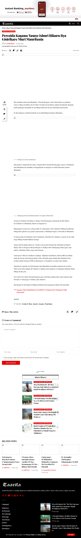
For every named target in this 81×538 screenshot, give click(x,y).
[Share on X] (10, 50)
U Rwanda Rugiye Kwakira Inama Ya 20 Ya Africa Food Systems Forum (45, 400)
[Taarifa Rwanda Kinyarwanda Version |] (8, 23)
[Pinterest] (14, 495)
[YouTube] (8, 495)
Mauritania (48, 304)
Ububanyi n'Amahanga (9, 31)
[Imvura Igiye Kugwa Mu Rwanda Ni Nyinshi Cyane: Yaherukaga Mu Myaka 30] (27, 414)
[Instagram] (11, 495)
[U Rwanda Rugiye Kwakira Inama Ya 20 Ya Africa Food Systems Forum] (27, 400)
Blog (8, 28)
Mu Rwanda (48, 382)
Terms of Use (41, 535)
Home (4, 28)
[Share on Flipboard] (13, 50)
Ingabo (35, 304)
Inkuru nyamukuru (39, 382)
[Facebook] (3, 495)
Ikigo (30, 304)
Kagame (41, 304)
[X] (5, 495)
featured (25, 304)
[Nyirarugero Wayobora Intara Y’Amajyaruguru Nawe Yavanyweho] (11, 449)
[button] (71, 534)
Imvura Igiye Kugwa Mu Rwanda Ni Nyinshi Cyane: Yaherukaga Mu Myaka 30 (46, 414)
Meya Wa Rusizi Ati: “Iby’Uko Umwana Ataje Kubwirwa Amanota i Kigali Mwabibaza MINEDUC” (46, 387)
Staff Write (10, 44)
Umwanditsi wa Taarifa (49, 470)
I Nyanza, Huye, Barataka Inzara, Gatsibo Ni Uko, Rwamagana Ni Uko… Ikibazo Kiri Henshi (30, 462)
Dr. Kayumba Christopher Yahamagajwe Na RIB (69, 459)
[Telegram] (20, 495)
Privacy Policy (30, 535)
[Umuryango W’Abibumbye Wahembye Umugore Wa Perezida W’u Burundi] (50, 449)
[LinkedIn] (17, 495)
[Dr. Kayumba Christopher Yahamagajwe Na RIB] (70, 449)
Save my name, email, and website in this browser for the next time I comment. (26, 357)
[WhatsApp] (23, 495)
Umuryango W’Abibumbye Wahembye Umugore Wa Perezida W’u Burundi (49, 462)
